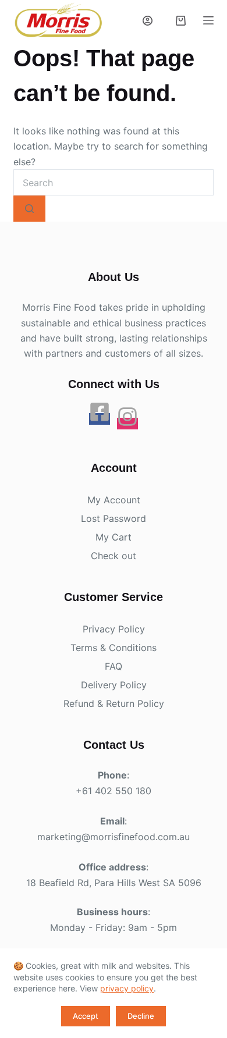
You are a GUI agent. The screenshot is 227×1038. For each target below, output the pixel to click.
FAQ (113, 666)
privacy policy (127, 988)
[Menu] (208, 20)
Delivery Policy (114, 685)
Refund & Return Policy (113, 703)
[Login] (147, 21)
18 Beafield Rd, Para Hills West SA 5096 (113, 882)
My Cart (113, 537)
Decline (140, 1016)
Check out (113, 555)
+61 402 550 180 (113, 791)
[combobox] (113, 182)
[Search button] (29, 208)
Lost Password (113, 518)
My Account (113, 500)
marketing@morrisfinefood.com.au (113, 837)
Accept (85, 1016)
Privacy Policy (114, 629)
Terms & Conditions (113, 647)
